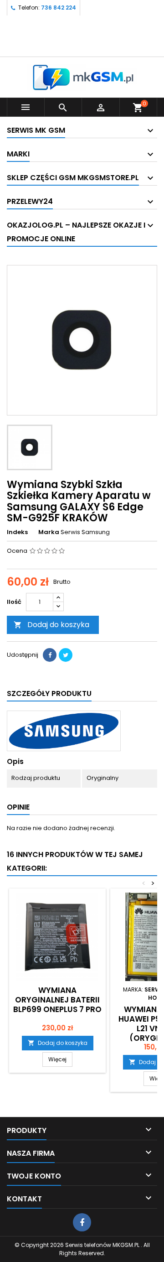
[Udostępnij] (49, 655)
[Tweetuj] (65, 655)
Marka (48, 532)
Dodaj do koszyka (51, 624)
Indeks (17, 532)
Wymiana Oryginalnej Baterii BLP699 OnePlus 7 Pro (57, 1000)
